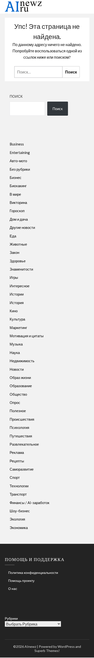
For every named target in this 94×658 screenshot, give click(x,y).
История (17, 302)
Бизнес (15, 177)
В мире (15, 194)
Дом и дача (19, 219)
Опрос (15, 402)
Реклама (17, 452)
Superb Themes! (47, 651)
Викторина (18, 202)
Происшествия (22, 419)
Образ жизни (20, 377)
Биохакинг (18, 186)
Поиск (16, 96)
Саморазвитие (22, 469)
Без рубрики (20, 169)
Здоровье (18, 261)
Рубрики (11, 618)
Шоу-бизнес (20, 511)
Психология (19, 427)
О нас (12, 588)
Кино (14, 311)
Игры (14, 277)
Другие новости (22, 227)
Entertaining (20, 152)
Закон (14, 252)
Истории (17, 294)
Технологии (19, 486)
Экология (17, 519)
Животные (18, 244)
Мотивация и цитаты (27, 336)
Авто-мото (18, 161)
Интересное (19, 286)
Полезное (18, 411)
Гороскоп (17, 211)
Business (17, 144)
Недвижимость (22, 361)
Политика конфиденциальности (33, 572)
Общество (18, 394)
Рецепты (17, 461)
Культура (17, 319)
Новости (17, 369)
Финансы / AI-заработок (29, 502)
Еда (13, 236)
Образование (21, 386)
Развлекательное (24, 444)
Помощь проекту (21, 580)
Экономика (19, 527)
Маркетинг (18, 327)
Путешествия (21, 436)
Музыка (16, 344)
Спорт (15, 477)
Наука (15, 352)
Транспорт (18, 494)
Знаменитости (21, 269)
